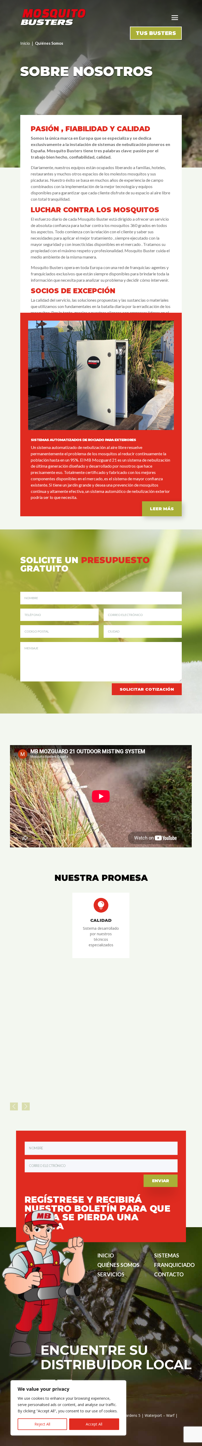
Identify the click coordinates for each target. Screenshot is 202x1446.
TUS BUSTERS (156, 33)
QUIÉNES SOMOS (118, 1265)
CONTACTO (169, 1274)
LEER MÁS (162, 508)
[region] (68, 1407)
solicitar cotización (147, 689)
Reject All (42, 1424)
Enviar (160, 1180)
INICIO (105, 1255)
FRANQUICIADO (174, 1265)
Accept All (94, 1424)
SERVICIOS (110, 1274)
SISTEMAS (166, 1255)
